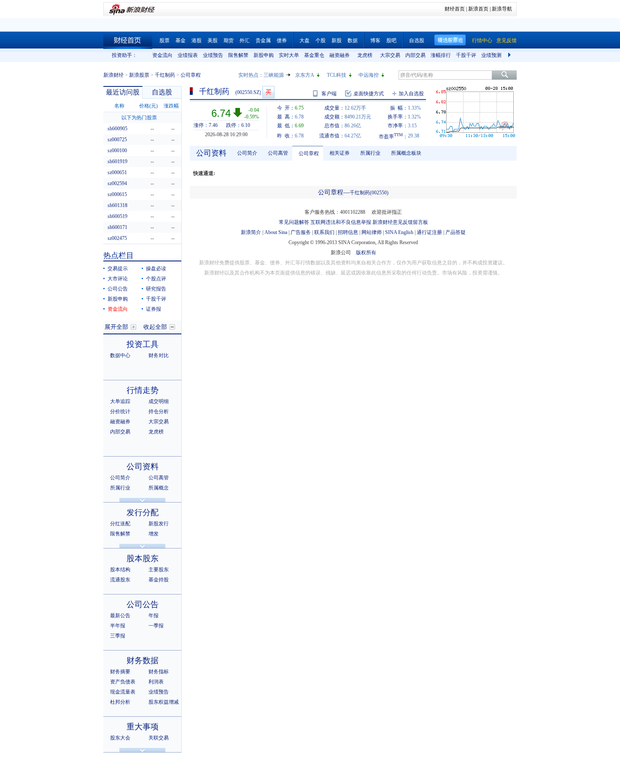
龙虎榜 (364, 55)
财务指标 (158, 672)
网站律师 (371, 232)
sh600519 (117, 216)
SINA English (399, 232)
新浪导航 (502, 9)
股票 (164, 40)
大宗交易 (390, 55)
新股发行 (158, 524)
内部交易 (415, 55)
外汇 (245, 40)
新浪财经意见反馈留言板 (400, 222)
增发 (153, 534)
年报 (153, 615)
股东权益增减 (163, 702)
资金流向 (162, 55)
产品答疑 (455, 232)
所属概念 (158, 488)
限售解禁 (238, 55)
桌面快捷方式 (368, 94)
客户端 (329, 94)
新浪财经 (113, 75)
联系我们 (324, 232)
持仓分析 (158, 411)
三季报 (117, 636)
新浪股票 (139, 75)
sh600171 (117, 227)
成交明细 (158, 401)
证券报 (153, 309)
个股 (320, 40)
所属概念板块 (406, 153)
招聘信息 (348, 232)
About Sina (275, 232)
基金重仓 (314, 55)
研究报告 (156, 289)
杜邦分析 (120, 702)
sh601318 (117, 205)
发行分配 (143, 512)
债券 (282, 40)
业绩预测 (491, 55)
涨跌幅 (171, 106)
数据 (353, 40)
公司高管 (158, 478)
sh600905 (117, 129)
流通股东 (120, 580)
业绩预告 (213, 55)
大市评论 (118, 279)
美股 (213, 40)
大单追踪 (120, 401)
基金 (180, 40)
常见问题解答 (294, 222)
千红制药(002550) (369, 193)
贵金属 (263, 40)
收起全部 (155, 327)
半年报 (117, 626)
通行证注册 (429, 232)
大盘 (304, 40)
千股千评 (466, 55)
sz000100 (117, 150)
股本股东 (143, 558)
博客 (375, 40)
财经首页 (455, 9)
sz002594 (117, 183)
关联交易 (158, 738)
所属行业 (120, 488)
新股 (337, 40)
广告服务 (301, 232)
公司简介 (120, 478)
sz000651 (117, 172)
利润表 (156, 682)
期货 (229, 40)
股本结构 (120, 570)
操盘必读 (156, 269)
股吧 (391, 40)
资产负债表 (122, 682)
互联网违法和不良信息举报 (340, 222)
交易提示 (118, 269)
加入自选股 (411, 94)
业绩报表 (188, 55)
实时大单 (289, 55)
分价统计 (120, 411)
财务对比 (158, 355)
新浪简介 (251, 232)
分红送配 (120, 524)
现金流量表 (122, 692)
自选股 (416, 40)
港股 (196, 40)
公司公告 (118, 289)
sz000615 (117, 194)
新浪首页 (478, 9)
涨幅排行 (441, 55)
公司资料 (143, 466)
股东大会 (120, 738)
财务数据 (143, 660)
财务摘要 (120, 672)
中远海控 (369, 75)
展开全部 (116, 327)
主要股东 (158, 570)
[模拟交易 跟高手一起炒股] (268, 92)
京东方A (304, 75)
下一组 (510, 55)
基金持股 (158, 580)
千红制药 (165, 75)
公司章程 (309, 153)
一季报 (156, 626)
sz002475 (117, 238)
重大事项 (143, 726)
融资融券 (339, 55)
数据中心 (120, 355)
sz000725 (117, 140)
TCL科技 (336, 75)
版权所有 (366, 252)
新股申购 (263, 55)
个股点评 (156, 279)
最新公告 (120, 615)
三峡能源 (274, 75)
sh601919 (117, 161)
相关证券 (339, 153)
